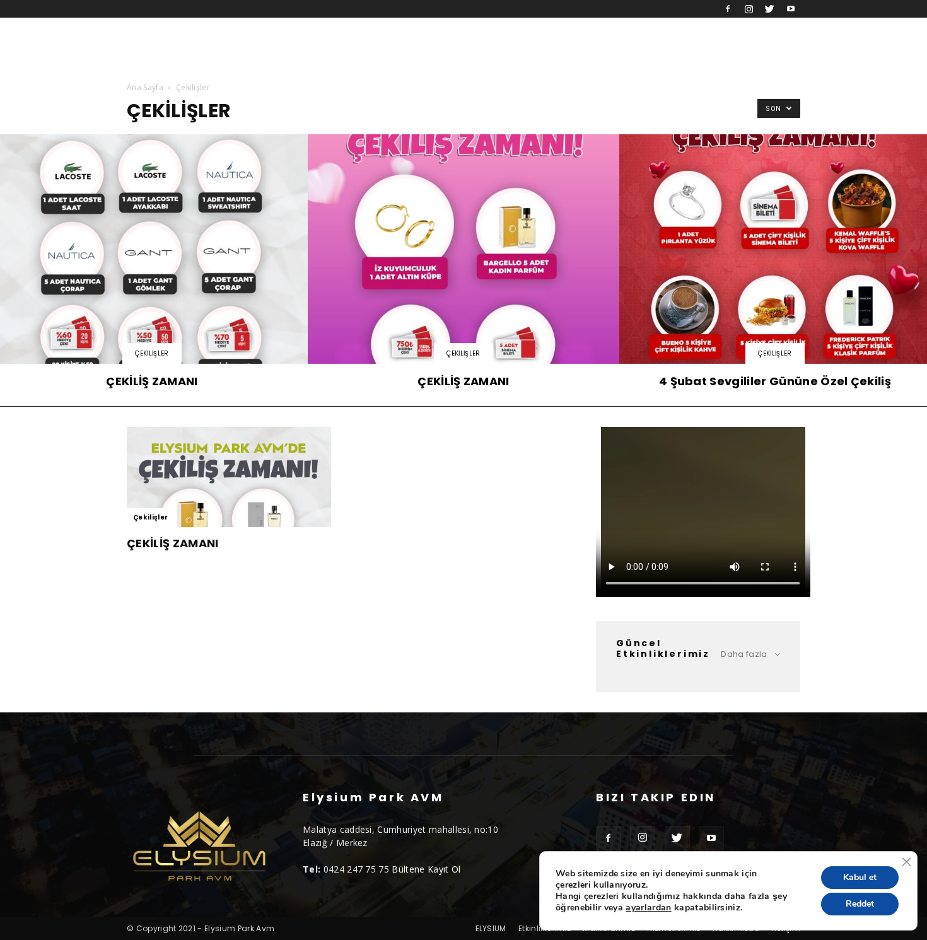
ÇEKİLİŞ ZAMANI (172, 543)
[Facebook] (727, 9)
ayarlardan (648, 908)
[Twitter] (770, 9)
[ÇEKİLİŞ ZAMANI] (463, 265)
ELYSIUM (490, 928)
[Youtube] (790, 9)
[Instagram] (748, 9)
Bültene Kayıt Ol (426, 869)
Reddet (860, 904)
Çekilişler (151, 353)
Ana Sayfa (145, 87)
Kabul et (860, 877)
